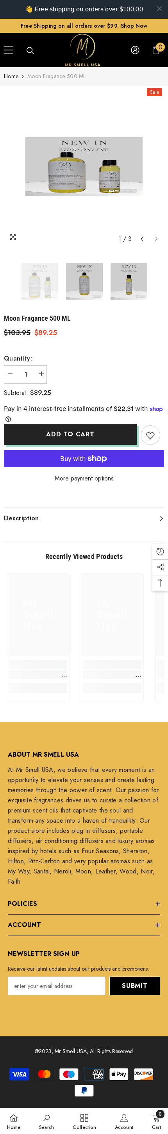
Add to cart (70, 434)
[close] (159, 9)
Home (11, 76)
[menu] (8, 50)
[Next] (156, 239)
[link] (38, 674)
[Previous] (142, 239)
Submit (135, 985)
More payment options (84, 478)
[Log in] (135, 50)
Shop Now (134, 26)
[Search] (30, 50)
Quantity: (18, 358)
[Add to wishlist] (150, 435)
